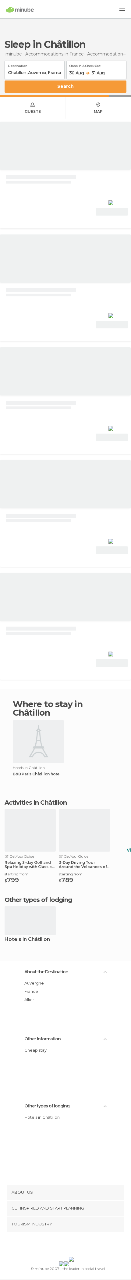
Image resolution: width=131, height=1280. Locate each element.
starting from (16, 874)
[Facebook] (56, 1245)
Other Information (42, 1039)
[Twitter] (64, 1245)
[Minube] (20, 9)
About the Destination (46, 971)
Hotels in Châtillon (27, 939)
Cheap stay (35, 1050)
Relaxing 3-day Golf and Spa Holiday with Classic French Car (28, 864)
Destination (17, 65)
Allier (29, 999)
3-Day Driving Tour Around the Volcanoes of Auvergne (83, 864)
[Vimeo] (71, 1245)
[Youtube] (79, 1245)
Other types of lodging (46, 1106)
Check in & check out (84, 65)
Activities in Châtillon (36, 802)
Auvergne (34, 983)
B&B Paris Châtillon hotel (37, 774)
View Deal (112, 211)
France (31, 991)
